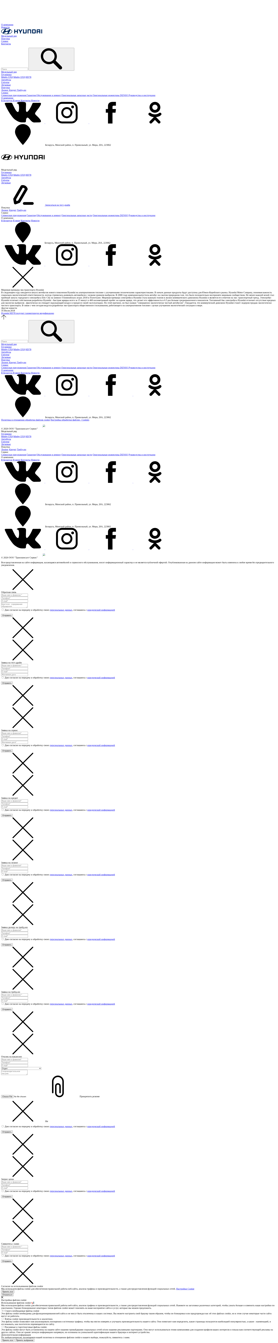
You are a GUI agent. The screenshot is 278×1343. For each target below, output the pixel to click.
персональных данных (61, 610)
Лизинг (5, 90)
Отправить (7, 615)
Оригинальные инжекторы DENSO (111, 95)
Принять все (7, 1292)
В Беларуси (7, 100)
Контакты (6, 44)
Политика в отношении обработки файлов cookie (25, 420)
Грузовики (6, 74)
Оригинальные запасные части (77, 95)
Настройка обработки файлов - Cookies (70, 420)
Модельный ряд (9, 36)
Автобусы (6, 80)
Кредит (13, 90)
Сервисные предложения (14, 95)
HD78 (28, 77)
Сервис (4, 41)
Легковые (6, 85)
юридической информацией (101, 610)
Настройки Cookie (185, 1289)
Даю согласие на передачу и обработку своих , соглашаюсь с (60, 610)
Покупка (5, 38)
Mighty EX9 (19, 77)
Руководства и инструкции (142, 95)
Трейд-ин (21, 90)
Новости (5, 27)
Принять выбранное (24, 1340)
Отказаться (7, 1295)
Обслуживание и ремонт (48, 95)
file (46, 1121)
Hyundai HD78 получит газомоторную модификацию (27, 313)
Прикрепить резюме (90, 1096)
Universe (5, 82)
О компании (7, 24)
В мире (17, 100)
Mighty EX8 (7, 77)
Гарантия (31, 95)
